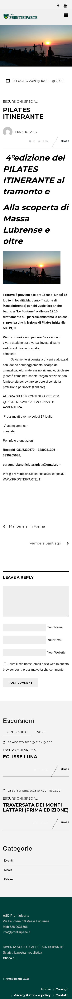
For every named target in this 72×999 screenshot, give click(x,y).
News (8, 870)
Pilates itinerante (23, 113)
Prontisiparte (14, 978)
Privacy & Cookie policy (32, 995)
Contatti (61, 995)
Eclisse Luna (20, 756)
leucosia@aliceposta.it (49, 473)
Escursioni (13, 101)
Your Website (56, 652)
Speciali (31, 101)
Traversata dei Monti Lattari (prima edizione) (36, 807)
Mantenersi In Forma (27, 526)
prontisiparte (26, 131)
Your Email (54, 640)
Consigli (61, 989)
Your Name (55, 627)
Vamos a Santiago (45, 543)
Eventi (8, 860)
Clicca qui (10, 958)
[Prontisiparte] (20, 19)
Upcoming (17, 732)
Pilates (8, 879)
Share (65, 141)
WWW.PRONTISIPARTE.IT (22, 479)
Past (40, 732)
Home (46, 989)
